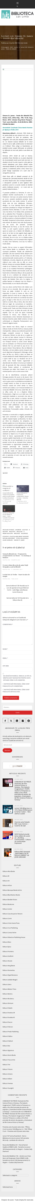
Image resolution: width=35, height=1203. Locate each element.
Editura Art (6, 881)
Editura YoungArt (8, 1088)
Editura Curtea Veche (9, 932)
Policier (19, 531)
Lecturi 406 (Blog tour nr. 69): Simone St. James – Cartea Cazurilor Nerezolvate (8, 515)
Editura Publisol (8, 1041)
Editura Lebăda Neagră (10, 980)
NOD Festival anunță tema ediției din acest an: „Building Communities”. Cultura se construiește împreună (23, 838)
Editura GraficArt (8, 956)
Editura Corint (7, 918)
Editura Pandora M (9, 1013)
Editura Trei (6, 1064)
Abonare (7, 750)
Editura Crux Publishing (10, 928)
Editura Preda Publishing (11, 1032)
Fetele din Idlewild (22, 538)
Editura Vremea (8, 1083)
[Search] (17, 6)
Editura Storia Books (9, 1055)
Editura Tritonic (8, 1069)
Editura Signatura (8, 1050)
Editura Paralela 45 (9, 1017)
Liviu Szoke (23, 43)
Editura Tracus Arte (9, 1060)
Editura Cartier (7, 909)
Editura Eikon (7, 942)
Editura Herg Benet (9, 538)
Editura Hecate (7, 961)
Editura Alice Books (9, 871)
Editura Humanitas (9, 970)
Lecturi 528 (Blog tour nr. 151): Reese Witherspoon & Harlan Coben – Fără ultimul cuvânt (23, 811)
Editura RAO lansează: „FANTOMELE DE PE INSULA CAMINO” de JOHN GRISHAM (22, 854)
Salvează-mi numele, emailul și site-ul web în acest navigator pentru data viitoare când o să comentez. (17, 678)
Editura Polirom (8, 1027)
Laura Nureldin (8, 540)
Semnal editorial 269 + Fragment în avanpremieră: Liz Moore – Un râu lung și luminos (17, 555)
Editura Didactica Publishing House (14, 937)
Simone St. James (19, 540)
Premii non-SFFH (8, 533)
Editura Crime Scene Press (11, 923)
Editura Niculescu (8, 999)
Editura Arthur (7, 885)
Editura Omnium (8, 1003)
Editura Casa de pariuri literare (12, 914)
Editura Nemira (7, 994)
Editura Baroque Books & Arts (12, 890)
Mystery (5, 531)
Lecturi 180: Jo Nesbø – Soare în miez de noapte (16, 575)
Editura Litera (7, 984)
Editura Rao (6, 1046)
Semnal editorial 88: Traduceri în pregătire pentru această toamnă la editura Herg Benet (9, 495)
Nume (5, 649)
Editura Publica (7, 1036)
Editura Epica (7, 947)
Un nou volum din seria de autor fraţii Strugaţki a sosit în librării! (15, 566)
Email (5, 658)
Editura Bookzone (8, 904)
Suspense (25, 533)
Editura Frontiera (8, 951)
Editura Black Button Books (11, 895)
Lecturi (25, 530)
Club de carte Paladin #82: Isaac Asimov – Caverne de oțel (22, 824)
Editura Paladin (7, 1008)
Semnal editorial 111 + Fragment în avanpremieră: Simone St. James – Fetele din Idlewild (23, 496)
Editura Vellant (7, 1079)
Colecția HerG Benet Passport (19, 536)
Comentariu (8, 624)
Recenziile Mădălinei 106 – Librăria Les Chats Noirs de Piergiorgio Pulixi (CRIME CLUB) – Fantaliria (17, 1158)
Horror (18, 530)
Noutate (12, 531)
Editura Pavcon (7, 1022)
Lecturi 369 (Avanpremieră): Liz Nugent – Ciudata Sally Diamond (17, 1149)
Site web (6, 666)
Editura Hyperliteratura (10, 975)
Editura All (6, 876)
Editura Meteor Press (9, 989)
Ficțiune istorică (8, 530)
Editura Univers (8, 1074)
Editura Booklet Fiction (10, 900)
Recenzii (17, 533)
